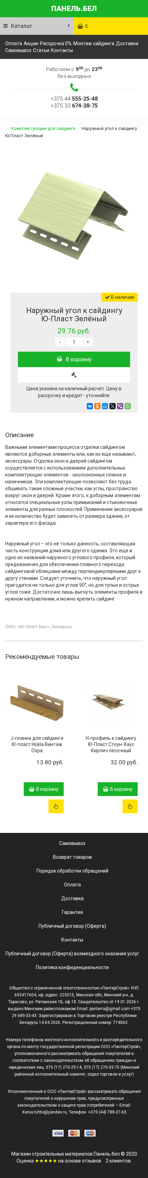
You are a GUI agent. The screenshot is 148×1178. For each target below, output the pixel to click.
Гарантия (72, 912)
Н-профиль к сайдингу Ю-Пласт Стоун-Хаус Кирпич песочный (111, 744)
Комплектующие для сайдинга (43, 128)
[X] (112, 406)
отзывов (91, 1161)
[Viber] (120, 406)
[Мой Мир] (105, 406)
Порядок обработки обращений (72, 871)
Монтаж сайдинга (93, 43)
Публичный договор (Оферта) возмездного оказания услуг (72, 953)
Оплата (13, 43)
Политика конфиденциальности (72, 967)
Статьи (41, 50)
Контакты (62, 50)
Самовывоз (18, 50)
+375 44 (74, 98)
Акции (31, 43)
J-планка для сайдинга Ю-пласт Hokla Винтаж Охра (37, 744)
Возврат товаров (72, 857)
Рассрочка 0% (56, 43)
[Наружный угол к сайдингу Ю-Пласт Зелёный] (74, 215)
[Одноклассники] (97, 406)
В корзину (79, 359)
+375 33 (74, 105)
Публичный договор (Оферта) (72, 926)
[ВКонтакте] (90, 406)
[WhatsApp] (128, 406)
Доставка (127, 43)
